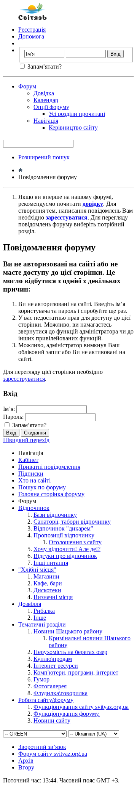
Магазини (46, 576)
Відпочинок (33, 508)
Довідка (43, 93)
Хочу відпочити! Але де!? (66, 549)
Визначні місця (53, 597)
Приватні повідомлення (49, 466)
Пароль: (13, 417)
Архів (25, 760)
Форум (27, 86)
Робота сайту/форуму (45, 700)
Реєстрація (32, 29)
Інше (39, 617)
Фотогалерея (50, 686)
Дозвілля (29, 604)
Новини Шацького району (67, 631)
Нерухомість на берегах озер (70, 652)
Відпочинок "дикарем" (63, 528)
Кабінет (28, 460)
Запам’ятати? (44, 66)
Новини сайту (51, 720)
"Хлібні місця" (37, 569)
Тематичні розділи (42, 624)
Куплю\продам (52, 659)
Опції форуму (51, 107)
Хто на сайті (34, 480)
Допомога (31, 36)
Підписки (30, 473)
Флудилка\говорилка (60, 693)
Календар (45, 100)
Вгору (26, 767)
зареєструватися (24, 378)
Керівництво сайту (73, 127)
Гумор (41, 679)
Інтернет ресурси (55, 665)
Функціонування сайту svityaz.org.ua (81, 707)
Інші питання (50, 562)
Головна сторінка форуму (51, 494)
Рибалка (44, 610)
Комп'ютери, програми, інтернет (75, 672)
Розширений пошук (44, 157)
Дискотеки (47, 590)
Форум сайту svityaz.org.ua (52, 753)
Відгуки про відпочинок (65, 556)
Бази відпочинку (55, 514)
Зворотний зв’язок (42, 747)
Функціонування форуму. (66, 713)
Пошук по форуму (42, 487)
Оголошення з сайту (75, 542)
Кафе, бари (47, 583)
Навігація (45, 120)
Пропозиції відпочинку (63, 535)
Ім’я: (9, 409)
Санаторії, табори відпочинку (72, 521)
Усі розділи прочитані (77, 114)
